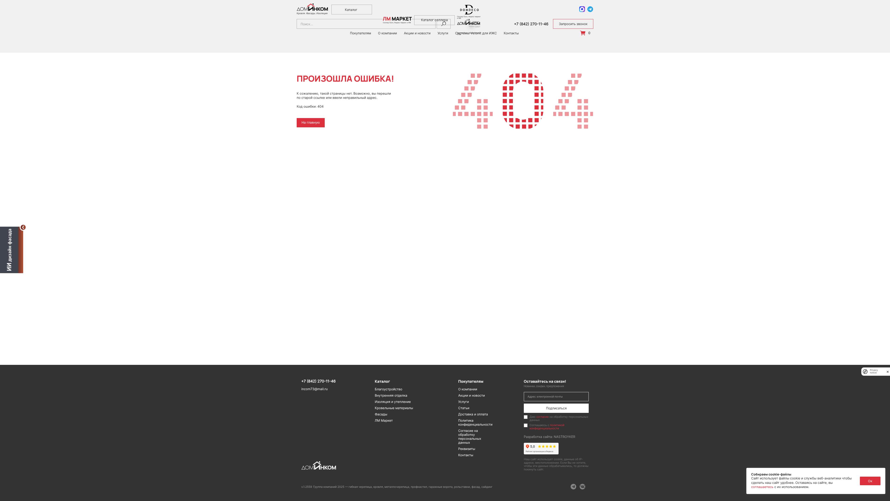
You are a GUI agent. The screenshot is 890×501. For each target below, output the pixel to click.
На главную (311, 123)
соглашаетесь (762, 487)
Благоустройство (388, 389)
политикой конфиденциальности (547, 426)
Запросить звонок (573, 24)
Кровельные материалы (394, 408)
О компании (467, 389)
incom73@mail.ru (314, 389)
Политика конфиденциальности (475, 423)
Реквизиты (466, 449)
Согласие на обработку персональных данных (469, 437)
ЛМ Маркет (384, 421)
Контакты (511, 33)
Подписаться (556, 408)
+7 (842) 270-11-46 (531, 24)
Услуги (463, 402)
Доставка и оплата (473, 414)
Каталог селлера (434, 20)
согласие (542, 416)
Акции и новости (471, 396)
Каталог (351, 10)
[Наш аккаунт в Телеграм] (573, 486)
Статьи (463, 408)
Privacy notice (874, 371)
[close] (888, 371)
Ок (870, 481)
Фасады (381, 414)
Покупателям (360, 33)
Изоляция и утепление (393, 402)
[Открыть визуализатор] (11, 249)
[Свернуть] (23, 227)
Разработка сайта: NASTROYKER (549, 437)
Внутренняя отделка (391, 396)
